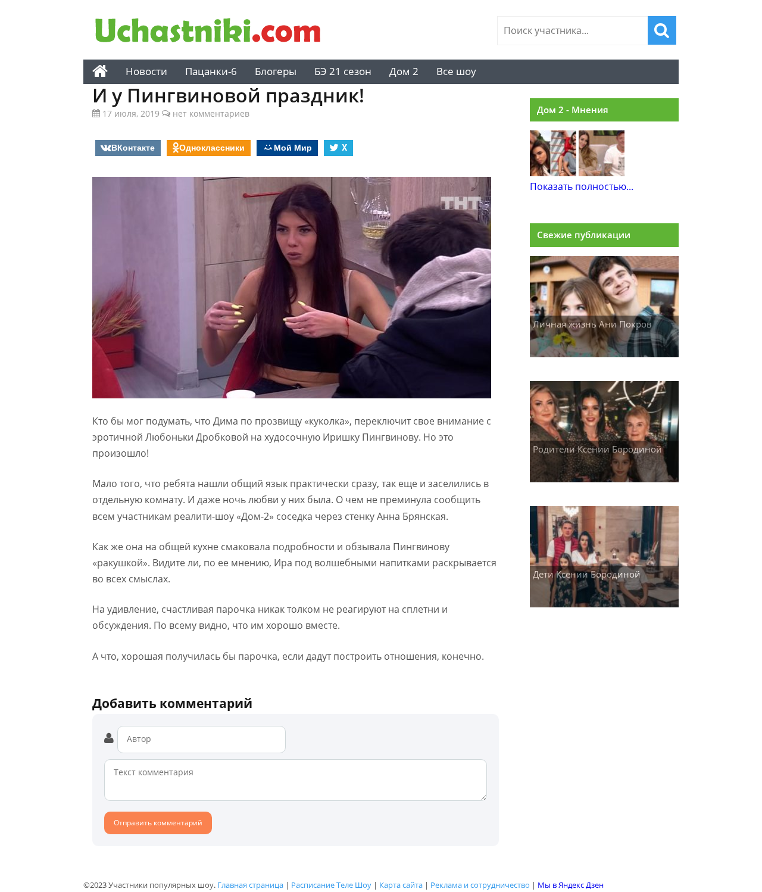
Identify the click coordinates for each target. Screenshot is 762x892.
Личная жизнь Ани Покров (592, 324)
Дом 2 (404, 71)
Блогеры (275, 71)
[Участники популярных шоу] (211, 32)
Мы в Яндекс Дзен (571, 884)
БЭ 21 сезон (342, 71)
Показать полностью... (581, 186)
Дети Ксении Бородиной (587, 574)
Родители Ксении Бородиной (597, 449)
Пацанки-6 (211, 71)
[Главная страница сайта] (100, 71)
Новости (146, 71)
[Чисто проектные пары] (553, 172)
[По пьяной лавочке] (602, 172)
